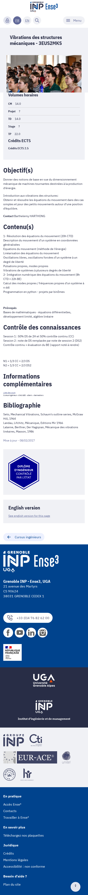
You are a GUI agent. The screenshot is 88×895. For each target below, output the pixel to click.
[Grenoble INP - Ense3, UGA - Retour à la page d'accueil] (44, 7)
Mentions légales (15, 860)
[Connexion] (7, 20)
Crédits (8, 853)
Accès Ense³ (12, 804)
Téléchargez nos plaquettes (23, 835)
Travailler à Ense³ (16, 817)
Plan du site (12, 884)
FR (17, 20)
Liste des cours (9, 392)
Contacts (10, 811)
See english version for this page (29, 516)
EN (27, 20)
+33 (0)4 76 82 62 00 (33, 618)
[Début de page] (77, 887)
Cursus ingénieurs (28, 537)
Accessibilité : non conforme (24, 866)
